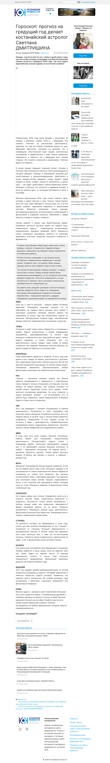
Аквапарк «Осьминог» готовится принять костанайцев (80, 265)
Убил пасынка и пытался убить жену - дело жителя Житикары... (82, 310)
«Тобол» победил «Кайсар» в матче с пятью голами (82, 140)
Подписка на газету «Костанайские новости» (79, 748)
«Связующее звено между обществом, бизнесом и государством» (82, 299)
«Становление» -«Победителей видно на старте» (81, 227)
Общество (44, 53)
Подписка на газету (88, 2)
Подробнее (83, 56)
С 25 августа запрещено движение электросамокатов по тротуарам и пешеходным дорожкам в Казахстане (83, 159)
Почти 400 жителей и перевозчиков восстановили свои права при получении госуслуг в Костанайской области (82, 120)
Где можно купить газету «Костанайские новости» (80, 729)
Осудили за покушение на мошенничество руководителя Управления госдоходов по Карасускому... (82, 279)
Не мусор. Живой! (79, 219)
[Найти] (79, 2)
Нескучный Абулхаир (80, 236)
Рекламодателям (77, 735)
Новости (73, 719)
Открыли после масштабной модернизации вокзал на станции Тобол (83, 345)
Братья (74, 291)
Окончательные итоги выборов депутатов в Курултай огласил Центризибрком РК (83, 179)
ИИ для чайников (78, 250)
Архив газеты (76, 722)
